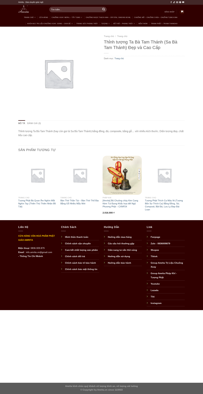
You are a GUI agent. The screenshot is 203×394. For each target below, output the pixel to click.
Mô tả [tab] (21, 123)
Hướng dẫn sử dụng (119, 256)
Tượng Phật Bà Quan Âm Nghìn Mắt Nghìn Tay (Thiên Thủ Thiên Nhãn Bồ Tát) (37, 203)
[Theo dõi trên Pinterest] (180, 2)
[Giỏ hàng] (181, 12)
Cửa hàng (43, 17)
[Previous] (18, 187)
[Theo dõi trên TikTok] (174, 2)
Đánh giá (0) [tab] (34, 123)
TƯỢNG (104, 23)
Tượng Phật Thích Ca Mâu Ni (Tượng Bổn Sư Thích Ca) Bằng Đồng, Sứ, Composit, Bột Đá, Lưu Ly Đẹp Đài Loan (164, 205)
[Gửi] (103, 9)
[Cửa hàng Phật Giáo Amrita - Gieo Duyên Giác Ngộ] (30, 9)
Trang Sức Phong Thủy (87, 23)
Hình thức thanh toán (76, 237)
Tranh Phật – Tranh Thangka (164, 23)
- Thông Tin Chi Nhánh (30, 256)
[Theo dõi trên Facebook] (171, 2)
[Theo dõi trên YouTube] (183, 2)
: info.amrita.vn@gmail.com (38, 252)
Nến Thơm (142, 23)
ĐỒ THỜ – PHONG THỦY (123, 23)
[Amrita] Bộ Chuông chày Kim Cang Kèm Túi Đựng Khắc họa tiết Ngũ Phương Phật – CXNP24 (120, 203)
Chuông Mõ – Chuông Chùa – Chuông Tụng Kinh (155, 17)
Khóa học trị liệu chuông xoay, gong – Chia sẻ (49, 23)
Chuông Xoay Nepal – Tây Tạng (66, 17)
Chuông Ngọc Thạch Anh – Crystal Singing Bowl (108, 17)
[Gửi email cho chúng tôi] (177, 2)
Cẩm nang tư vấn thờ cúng (122, 250)
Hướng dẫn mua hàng (120, 237)
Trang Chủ (29, 17)
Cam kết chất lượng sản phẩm (81, 250)
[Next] (183, 187)
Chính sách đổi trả (75, 256)
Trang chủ (109, 36)
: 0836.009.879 (37, 248)
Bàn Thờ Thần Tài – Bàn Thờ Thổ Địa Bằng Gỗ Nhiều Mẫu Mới (79, 202)
